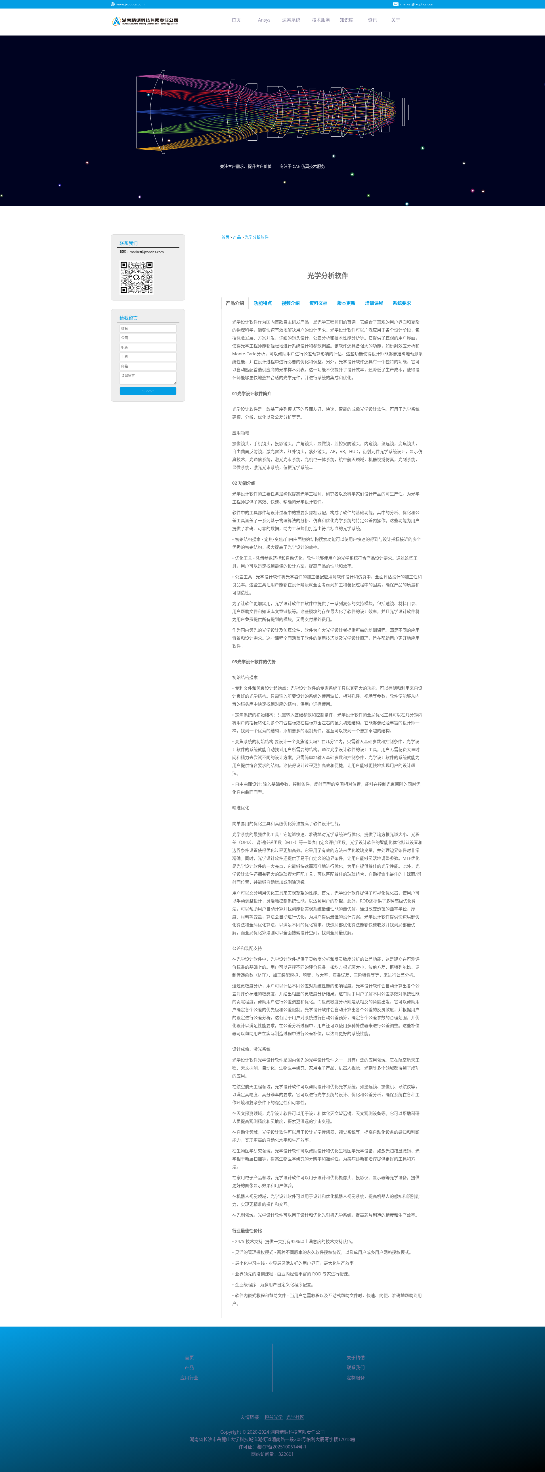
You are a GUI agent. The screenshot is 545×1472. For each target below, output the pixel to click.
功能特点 (263, 303)
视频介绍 (291, 303)
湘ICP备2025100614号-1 (282, 1447)
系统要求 (402, 303)
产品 (237, 237)
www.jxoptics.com (130, 4)
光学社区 (295, 1417)
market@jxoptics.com (417, 4)
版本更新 (346, 303)
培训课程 (374, 303)
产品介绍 (235, 303)
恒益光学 (274, 1417)
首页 (225, 237)
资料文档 (318, 303)
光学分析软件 (257, 237)
